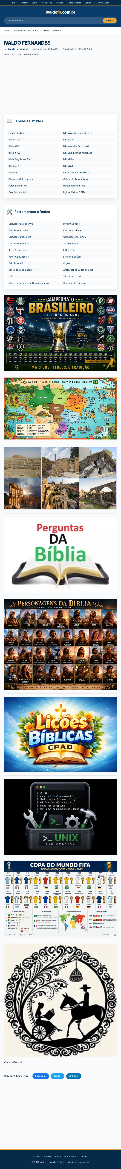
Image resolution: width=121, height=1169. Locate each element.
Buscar (109, 20)
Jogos (66, 263)
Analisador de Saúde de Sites (78, 270)
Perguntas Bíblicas (18, 185)
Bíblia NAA (68, 159)
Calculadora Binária (18, 243)
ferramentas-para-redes (26, 30)
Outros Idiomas (74, 3)
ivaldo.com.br (60, 12)
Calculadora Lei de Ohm (21, 224)
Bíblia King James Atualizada (77, 153)
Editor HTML (69, 250)
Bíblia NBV (14, 166)
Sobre (34, 3)
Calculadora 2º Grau (19, 230)
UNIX (11, 276)
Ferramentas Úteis (72, 257)
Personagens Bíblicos (74, 185)
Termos (59, 3)
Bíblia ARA (68, 139)
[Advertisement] (60, 87)
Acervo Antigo (102, 3)
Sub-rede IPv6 (70, 243)
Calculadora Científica (74, 237)
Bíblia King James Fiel (19, 159)
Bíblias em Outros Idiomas (22, 179)
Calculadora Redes (73, 230)
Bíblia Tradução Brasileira (76, 172)
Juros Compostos (18, 250)
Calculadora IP (16, 263)
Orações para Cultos (19, 192)
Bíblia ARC (14, 146)
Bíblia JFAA (14, 153)
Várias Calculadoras (19, 257)
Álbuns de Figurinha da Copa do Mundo (29, 283)
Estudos (88, 3)
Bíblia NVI (68, 166)
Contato (24, 3)
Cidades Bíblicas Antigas (75, 179)
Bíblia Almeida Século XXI (76, 146)
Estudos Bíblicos (17, 133)
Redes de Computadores (21, 270)
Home (6, 30)
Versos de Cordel (72, 276)
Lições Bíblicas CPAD (74, 192)
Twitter (57, 1076)
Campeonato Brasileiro (74, 283)
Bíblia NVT (14, 172)
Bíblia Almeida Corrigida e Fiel (78, 133)
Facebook (40, 1076)
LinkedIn (73, 1076)
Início (14, 3)
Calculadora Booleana (20, 237)
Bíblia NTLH (14, 139)
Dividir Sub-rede (71, 224)
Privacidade (46, 3)
